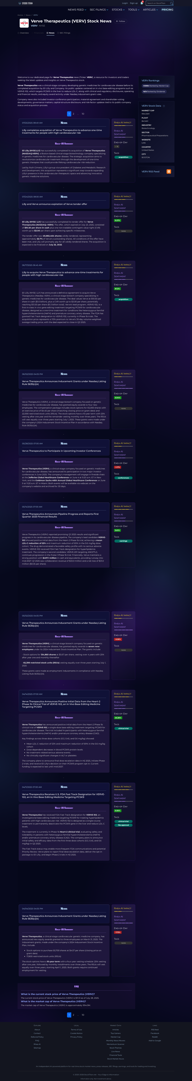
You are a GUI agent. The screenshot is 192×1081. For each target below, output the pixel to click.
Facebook (155, 1033)
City (144, 154)
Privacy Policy (76, 1037)
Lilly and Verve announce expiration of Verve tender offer (54, 204)
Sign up (134, 3)
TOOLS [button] (132, 9)
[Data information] (164, 106)
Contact (37, 1033)
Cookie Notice (76, 1033)
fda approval (123, 825)
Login (125, 3)
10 (83, 113)
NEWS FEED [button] (76, 9)
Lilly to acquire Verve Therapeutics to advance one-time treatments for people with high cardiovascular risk (62, 273)
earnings (123, 541)
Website (146, 140)
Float (145, 118)
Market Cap (148, 111)
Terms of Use (76, 1030)
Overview (24, 33)
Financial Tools (115, 1055)
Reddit (155, 1037)
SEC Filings (65, 33)
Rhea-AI (37, 1044)
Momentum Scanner (115, 1044)
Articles (115, 1030)
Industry (146, 125)
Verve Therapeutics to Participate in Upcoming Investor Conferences (61, 451)
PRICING (167, 9)
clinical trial (123, 728)
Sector (145, 132)
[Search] (171, 3)
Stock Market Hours (115, 1059)
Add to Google (155, 1040)
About (37, 1030)
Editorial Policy (37, 1037)
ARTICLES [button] (149, 9)
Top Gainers (116, 1033)
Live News (115, 1051)
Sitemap (37, 1048)
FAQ (37, 1040)
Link (144, 143)
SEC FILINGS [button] (98, 9)
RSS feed (155, 1030)
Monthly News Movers (115, 1040)
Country (146, 147)
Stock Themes (116, 1048)
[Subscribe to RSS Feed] (169, 171)
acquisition (123, 157)
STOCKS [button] (117, 9)
